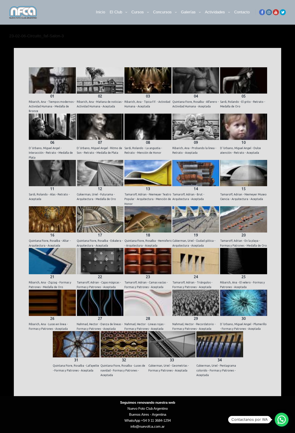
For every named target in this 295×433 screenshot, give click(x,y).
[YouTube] (276, 12)
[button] (282, 420)
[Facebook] (262, 12)
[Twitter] (283, 12)
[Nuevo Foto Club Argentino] (23, 12)
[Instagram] (269, 12)
